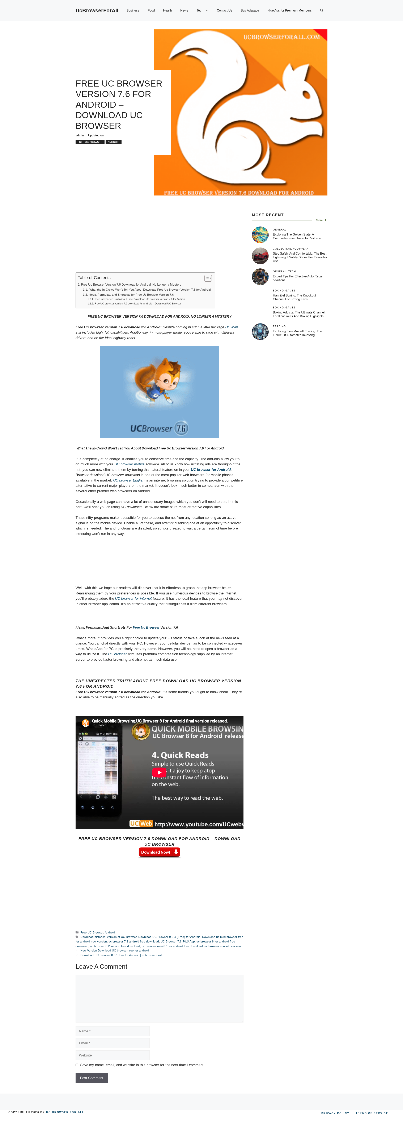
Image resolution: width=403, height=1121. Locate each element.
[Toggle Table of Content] (206, 278)
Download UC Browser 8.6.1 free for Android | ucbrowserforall (121, 955)
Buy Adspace (250, 10)
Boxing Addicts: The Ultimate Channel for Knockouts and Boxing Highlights (298, 314)
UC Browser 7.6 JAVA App (178, 941)
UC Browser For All (65, 1112)
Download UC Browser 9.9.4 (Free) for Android (169, 936)
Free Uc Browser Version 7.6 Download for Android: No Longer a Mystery (131, 284)
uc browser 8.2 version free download (115, 946)
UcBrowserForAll (97, 10)
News (184, 10)
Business (133, 10)
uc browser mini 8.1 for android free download (172, 946)
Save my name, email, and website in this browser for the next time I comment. (142, 1065)
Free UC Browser (90, 142)
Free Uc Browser (146, 627)
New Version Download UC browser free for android (114, 950)
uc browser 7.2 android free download (134, 941)
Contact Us (224, 10)
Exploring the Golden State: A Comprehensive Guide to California (297, 236)
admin (80, 135)
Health (167, 10)
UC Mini (231, 327)
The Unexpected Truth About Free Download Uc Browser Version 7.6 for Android (139, 299)
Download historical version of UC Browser (108, 936)
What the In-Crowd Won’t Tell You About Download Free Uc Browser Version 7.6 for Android (150, 289)
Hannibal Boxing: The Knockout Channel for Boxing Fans (294, 297)
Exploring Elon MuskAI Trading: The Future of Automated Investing (297, 333)
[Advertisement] (159, 241)
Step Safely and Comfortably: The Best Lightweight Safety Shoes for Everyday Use (300, 257)
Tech (200, 10)
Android (113, 142)
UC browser (117, 654)
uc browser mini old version (222, 946)
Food (151, 10)
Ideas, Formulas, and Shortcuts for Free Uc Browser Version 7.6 (131, 294)
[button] (321, 10)
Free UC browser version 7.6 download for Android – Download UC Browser (137, 303)
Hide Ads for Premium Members (289, 10)
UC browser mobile (129, 464)
